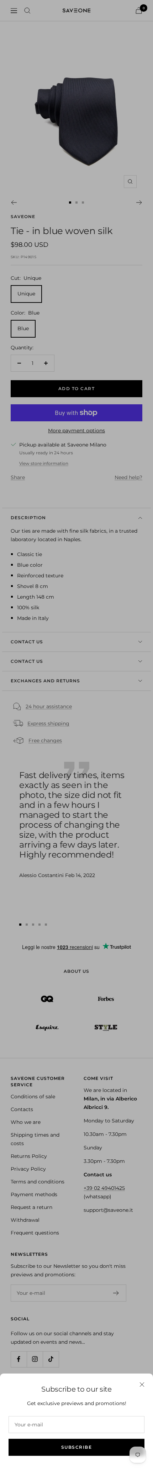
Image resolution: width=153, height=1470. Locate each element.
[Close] (141, 1384)
